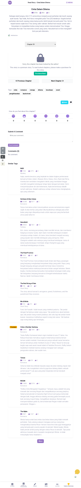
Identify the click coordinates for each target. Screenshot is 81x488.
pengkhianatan (14, 93)
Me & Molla (24, 301)
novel (58, 90)
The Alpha (23, 411)
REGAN (22, 381)
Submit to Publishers (23, 486)
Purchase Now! (40, 73)
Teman (22, 358)
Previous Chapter (24, 81)
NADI (22, 168)
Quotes (57, 486)
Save (65, 102)
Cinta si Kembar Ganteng (29, 327)
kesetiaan (49, 90)
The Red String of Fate (28, 283)
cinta (15, 90)
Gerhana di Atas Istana (28, 199)
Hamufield (24, 222)
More (40, 441)
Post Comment (13, 145)
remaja (32, 90)
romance (23, 90)
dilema (40, 90)
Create (35, 486)
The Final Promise (26, 253)
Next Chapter (56, 81)
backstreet (26, 93)
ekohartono (14, 35)
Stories (12, 486)
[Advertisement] (40, 468)
